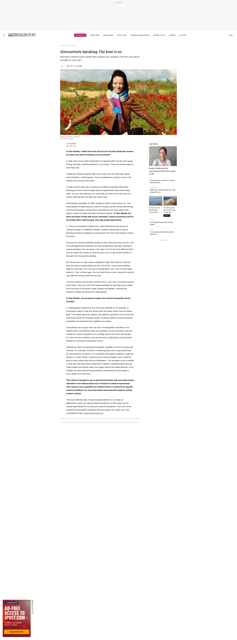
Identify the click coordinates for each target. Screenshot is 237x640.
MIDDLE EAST (122, 35)
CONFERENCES (80, 35)
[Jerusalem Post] (21, 35)
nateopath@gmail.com (93, 413)
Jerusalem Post (64, 45)
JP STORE (182, 35)
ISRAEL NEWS (95, 35)
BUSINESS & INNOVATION (140, 35)
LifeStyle (73, 45)
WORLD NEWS (108, 35)
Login (231, 35)
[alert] (17, 618)
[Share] (62, 66)
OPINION (172, 35)
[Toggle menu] (4, 35)
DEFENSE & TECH (159, 35)
